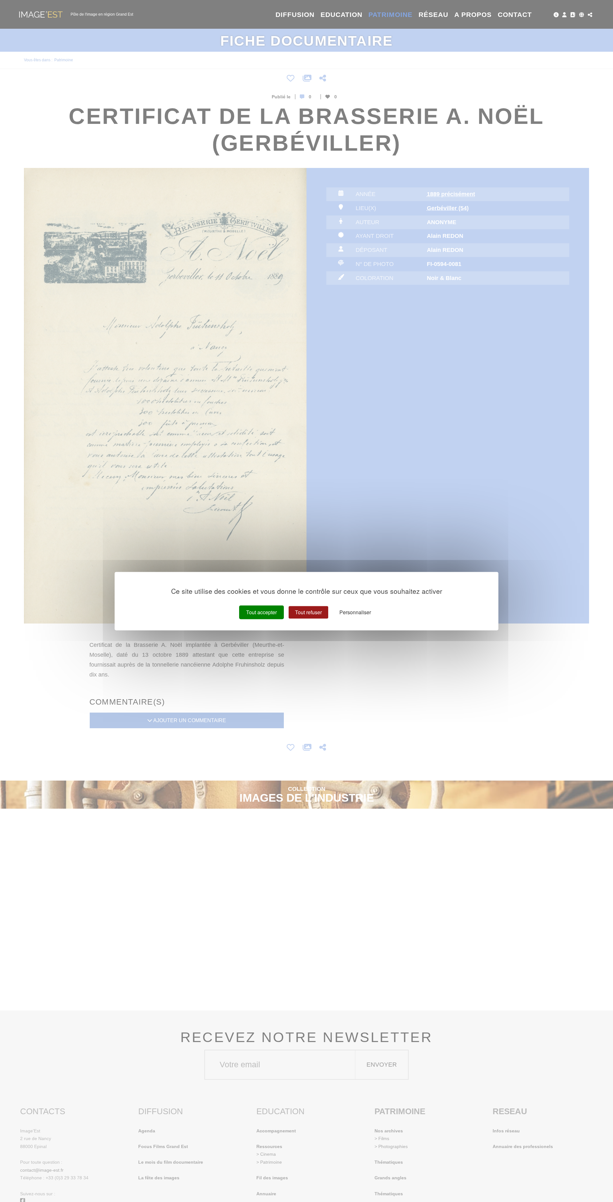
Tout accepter (261, 612)
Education (342, 14)
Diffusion (295, 14)
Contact (515, 14)
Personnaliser (355, 612)
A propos (473, 14)
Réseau (433, 14)
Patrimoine (390, 14)
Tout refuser (308, 612)
